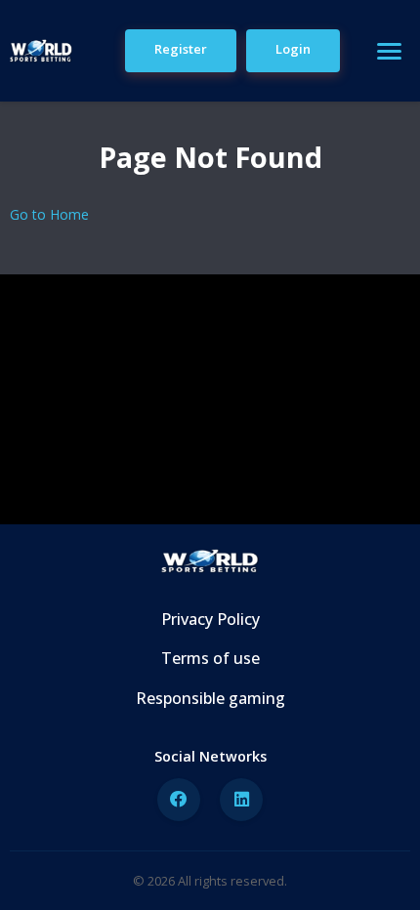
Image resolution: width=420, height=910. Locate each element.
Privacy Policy (210, 619)
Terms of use (210, 658)
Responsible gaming (210, 698)
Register (180, 49)
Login (293, 49)
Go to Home (49, 214)
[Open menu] (388, 50)
